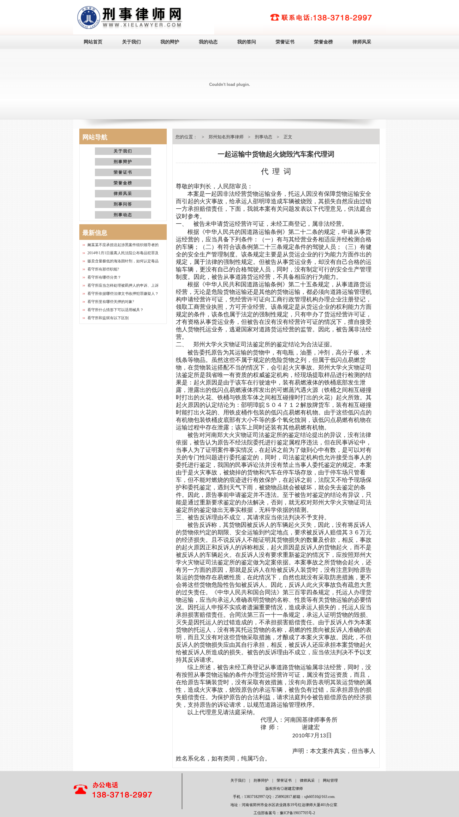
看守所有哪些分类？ (104, 277)
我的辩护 (169, 41)
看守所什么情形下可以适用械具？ (115, 310)
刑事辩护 (123, 161)
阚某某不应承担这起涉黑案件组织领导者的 (123, 245)
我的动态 (208, 41)
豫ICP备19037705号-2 (297, 813)
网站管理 (330, 780)
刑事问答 (123, 204)
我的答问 (246, 41)
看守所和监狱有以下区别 (108, 318)
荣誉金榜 (323, 41)
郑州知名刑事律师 (226, 137)
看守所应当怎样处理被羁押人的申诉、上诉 (123, 285)
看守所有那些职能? (103, 269)
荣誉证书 (285, 41)
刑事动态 (123, 214)
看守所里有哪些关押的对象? (110, 302)
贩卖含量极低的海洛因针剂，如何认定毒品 (123, 261)
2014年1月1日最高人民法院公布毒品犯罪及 (123, 253)
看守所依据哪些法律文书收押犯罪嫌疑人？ (123, 293)
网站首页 (93, 41)
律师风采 (362, 41)
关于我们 (131, 41)
